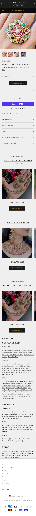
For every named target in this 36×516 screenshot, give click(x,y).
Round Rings (15, 451)
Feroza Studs (14, 439)
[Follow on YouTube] (8, 490)
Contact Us (5, 483)
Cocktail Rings (6, 451)
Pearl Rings (23, 453)
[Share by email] (16, 113)
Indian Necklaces (18, 394)
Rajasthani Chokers (8, 374)
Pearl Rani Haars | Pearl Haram (11, 350)
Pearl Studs (5, 439)
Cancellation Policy (7, 468)
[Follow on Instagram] (3, 490)
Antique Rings (24, 451)
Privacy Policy (6, 480)
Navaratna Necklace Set (15, 390)
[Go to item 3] (17, 54)
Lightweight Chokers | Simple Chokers (20, 366)
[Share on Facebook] (7, 113)
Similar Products (18, 83)
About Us (5, 465)
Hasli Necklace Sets (21, 387)
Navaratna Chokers (11, 372)
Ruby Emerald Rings (12, 453)
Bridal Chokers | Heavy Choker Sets (13, 368)
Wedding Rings (21, 455)
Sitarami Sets (10, 387)
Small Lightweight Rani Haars (18, 352)
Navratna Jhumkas (17, 425)
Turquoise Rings (15, 457)
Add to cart (18, 98)
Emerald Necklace (14, 392)
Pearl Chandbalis (7, 412)
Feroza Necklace (7, 394)
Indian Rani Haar (13, 357)
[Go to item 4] (23, 54)
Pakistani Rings (11, 455)
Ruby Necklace (25, 392)
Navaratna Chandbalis (19, 412)
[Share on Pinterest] (13, 113)
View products (17, 208)
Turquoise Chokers (24, 372)
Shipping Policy (6, 471)
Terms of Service (7, 477)
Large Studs (18, 441)
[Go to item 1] (4, 54)
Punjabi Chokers (16, 370)
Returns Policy (6, 474)
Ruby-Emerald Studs (25, 439)
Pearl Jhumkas (6, 425)
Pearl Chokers (6, 364)
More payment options (18, 108)
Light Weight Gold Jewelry (18, 285)
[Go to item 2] (10, 54)
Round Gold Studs (7, 441)
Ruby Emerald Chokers (18, 364)
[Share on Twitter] (10, 113)
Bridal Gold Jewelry (18, 223)
